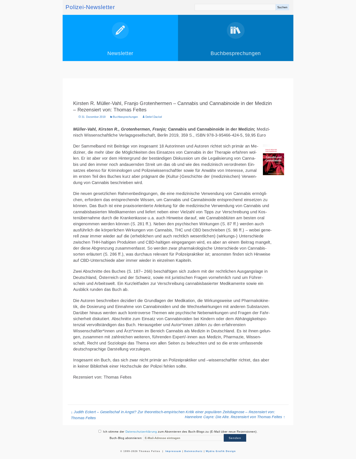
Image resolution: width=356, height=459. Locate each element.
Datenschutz (193, 451)
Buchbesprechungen (125, 117)
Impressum (173, 451)
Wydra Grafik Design (221, 451)
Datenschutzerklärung (141, 431)
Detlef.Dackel (153, 117)
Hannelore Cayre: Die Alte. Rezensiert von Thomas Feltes (235, 417)
